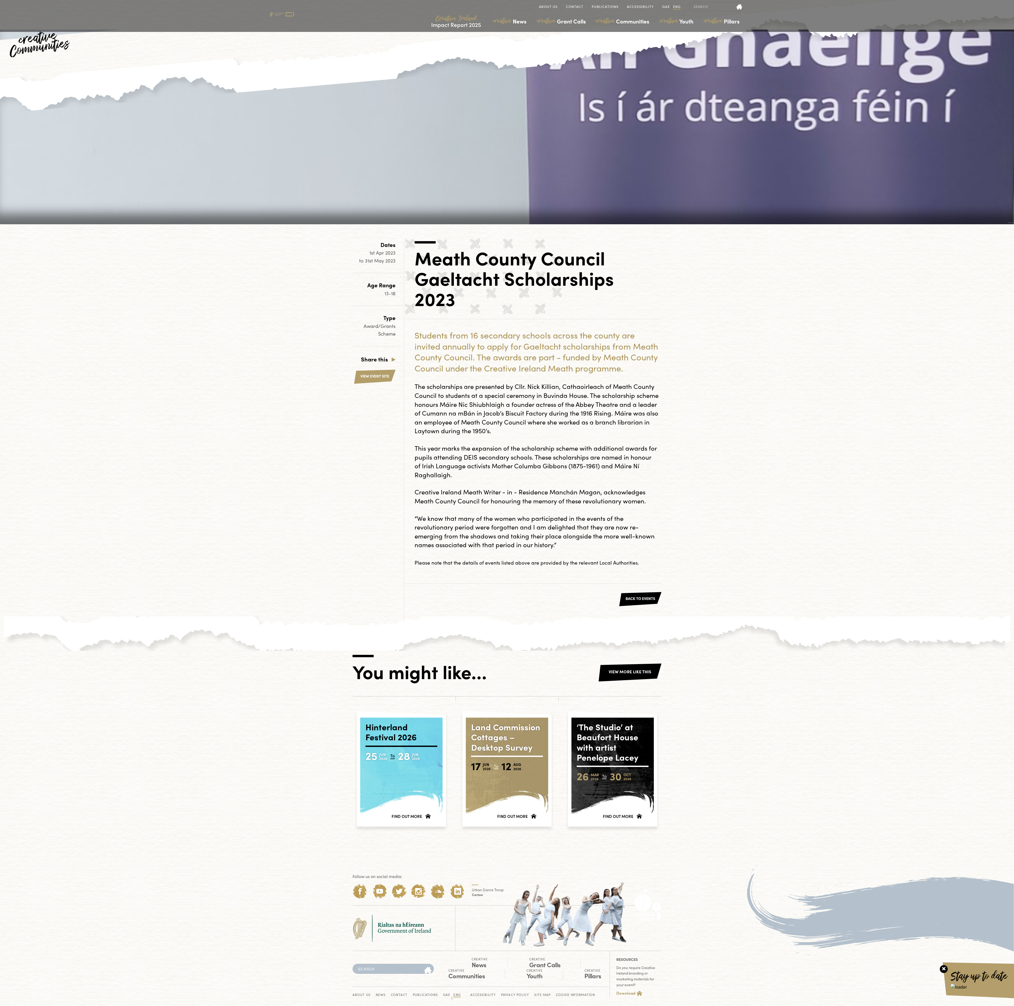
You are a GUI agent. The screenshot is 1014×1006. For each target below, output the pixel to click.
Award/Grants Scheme (380, 329)
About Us (548, 7)
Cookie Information (575, 995)
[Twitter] (399, 891)
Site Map (542, 995)
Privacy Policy (515, 995)
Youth (676, 21)
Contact (574, 7)
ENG (677, 7)
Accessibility (640, 7)
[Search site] (739, 6)
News (510, 21)
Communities (622, 21)
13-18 (390, 293)
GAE (666, 7)
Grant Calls (561, 21)
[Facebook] (360, 891)
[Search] (428, 970)
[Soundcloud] (437, 891)
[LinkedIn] (457, 891)
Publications (605, 7)
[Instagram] (418, 891)
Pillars (722, 21)
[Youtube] (379, 891)
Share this (374, 359)
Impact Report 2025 (456, 21)
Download (625, 993)
